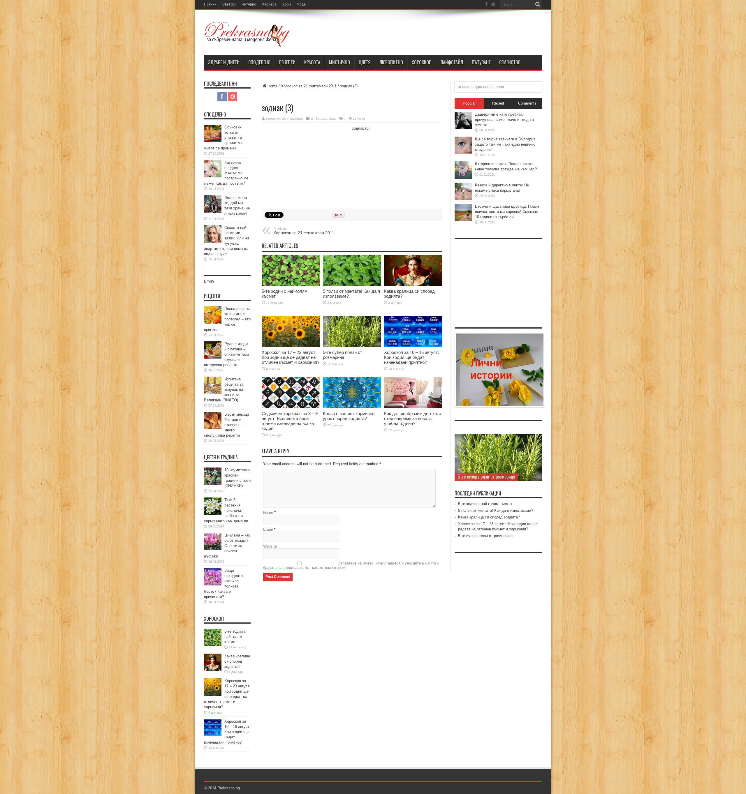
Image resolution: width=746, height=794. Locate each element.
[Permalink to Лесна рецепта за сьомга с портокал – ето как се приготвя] (212, 315)
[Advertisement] (305, 164)
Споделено (259, 62)
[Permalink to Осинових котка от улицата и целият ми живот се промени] (212, 133)
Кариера (269, 4)
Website (270, 546)
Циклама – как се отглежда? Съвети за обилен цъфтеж (227, 545)
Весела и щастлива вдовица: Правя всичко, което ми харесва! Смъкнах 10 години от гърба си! (507, 211)
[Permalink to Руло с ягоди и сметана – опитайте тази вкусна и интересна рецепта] (212, 350)
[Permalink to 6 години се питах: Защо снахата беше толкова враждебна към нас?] (463, 170)
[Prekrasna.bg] (247, 35)
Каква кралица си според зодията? (237, 661)
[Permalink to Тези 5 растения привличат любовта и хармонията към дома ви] (212, 506)
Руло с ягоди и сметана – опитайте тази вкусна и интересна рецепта (226, 354)
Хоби (286, 4)
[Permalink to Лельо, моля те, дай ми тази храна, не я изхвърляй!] (212, 204)
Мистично (339, 62)
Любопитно (391, 62)
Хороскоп (422, 62)
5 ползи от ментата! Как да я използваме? (495, 510)
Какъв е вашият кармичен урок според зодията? (348, 416)
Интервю (249, 4)
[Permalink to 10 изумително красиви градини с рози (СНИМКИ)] (212, 476)
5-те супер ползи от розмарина (342, 355)
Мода (301, 4)
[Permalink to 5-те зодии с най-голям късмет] (291, 270)
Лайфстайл (451, 62)
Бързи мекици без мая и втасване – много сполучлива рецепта (226, 424)
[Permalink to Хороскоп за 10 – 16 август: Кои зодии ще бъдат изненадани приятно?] (413, 331)
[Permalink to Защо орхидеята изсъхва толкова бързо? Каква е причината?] (212, 576)
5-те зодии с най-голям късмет (235, 636)
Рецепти (287, 62)
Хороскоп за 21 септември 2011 (309, 86)
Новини (210, 4)
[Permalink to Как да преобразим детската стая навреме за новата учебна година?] (413, 392)
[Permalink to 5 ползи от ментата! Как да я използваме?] (352, 270)
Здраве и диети (224, 62)
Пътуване (481, 62)
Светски (229, 4)
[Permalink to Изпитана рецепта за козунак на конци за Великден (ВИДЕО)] (212, 385)
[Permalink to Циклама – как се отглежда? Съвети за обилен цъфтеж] (212, 541)
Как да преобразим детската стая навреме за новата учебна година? (412, 418)
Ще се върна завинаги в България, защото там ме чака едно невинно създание (505, 144)
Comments (527, 103)
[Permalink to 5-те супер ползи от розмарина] (352, 331)
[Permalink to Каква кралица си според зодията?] (413, 270)
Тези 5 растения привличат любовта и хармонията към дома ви (226, 510)
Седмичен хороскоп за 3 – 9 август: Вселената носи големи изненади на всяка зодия (290, 421)
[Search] (537, 4)
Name (268, 512)
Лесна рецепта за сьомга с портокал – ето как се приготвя (227, 319)
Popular (469, 103)
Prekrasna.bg (228, 788)
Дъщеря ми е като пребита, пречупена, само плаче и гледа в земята (504, 119)
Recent (498, 103)
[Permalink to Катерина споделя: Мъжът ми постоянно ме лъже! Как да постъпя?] (212, 168)
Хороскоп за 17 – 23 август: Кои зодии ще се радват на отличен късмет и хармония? (290, 357)
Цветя (365, 62)
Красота (312, 62)
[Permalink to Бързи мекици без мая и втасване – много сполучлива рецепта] (212, 420)
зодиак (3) (361, 128)
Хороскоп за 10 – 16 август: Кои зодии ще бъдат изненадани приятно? (411, 357)
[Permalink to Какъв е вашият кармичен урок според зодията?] (352, 392)
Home (272, 86)
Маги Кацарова (292, 118)
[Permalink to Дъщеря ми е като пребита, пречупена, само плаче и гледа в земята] (463, 120)
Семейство (509, 62)
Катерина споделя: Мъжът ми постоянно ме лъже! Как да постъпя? (226, 173)
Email (268, 529)
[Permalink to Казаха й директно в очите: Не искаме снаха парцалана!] (463, 191)
